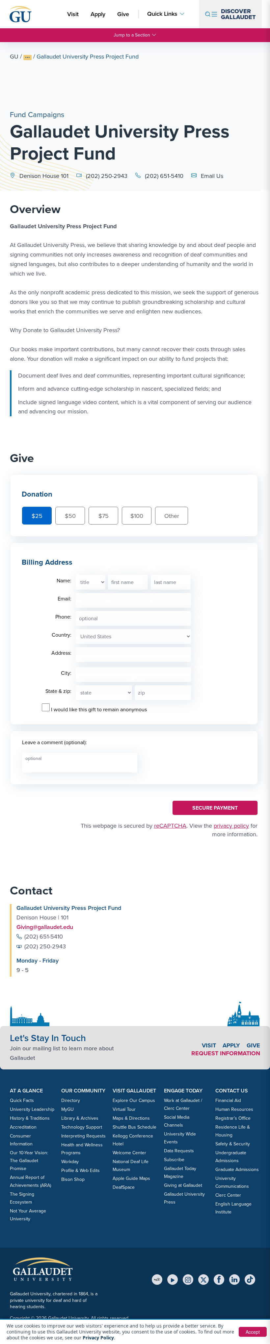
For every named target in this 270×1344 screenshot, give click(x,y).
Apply (99, 14)
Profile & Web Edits (80, 1170)
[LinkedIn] (234, 1279)
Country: (61, 635)
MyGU (67, 1109)
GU (14, 56)
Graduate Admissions (237, 1169)
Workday (70, 1161)
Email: (64, 598)
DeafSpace (124, 1187)
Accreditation (23, 1127)
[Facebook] (219, 1279)
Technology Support (81, 1127)
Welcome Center (129, 1152)
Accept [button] (253, 1332)
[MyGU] (157, 1279)
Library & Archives (79, 1118)
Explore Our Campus (134, 1100)
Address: (61, 653)
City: (66, 673)
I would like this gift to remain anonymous (99, 709)
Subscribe (174, 1159)
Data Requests (179, 1150)
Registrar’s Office (233, 1118)
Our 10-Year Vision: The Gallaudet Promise (29, 1160)
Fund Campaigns (37, 114)
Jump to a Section (132, 35)
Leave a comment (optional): (54, 742)
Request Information (225, 1053)
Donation (37, 494)
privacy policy (231, 825)
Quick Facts (22, 1100)
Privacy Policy (98, 1337)
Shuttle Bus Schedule (134, 1127)
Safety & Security (232, 1143)
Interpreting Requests (83, 1136)
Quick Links (162, 14)
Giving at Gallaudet (183, 1185)
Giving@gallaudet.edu (44, 927)
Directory (70, 1100)
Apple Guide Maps (131, 1178)
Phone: (63, 617)
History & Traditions (30, 1118)
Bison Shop (73, 1179)
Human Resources (234, 1109)
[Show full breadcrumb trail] (27, 57)
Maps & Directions (131, 1118)
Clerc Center (228, 1195)
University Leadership (32, 1109)
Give (123, 14)
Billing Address (47, 562)
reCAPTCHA (170, 825)
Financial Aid (228, 1100)
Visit (73, 14)
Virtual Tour (124, 1109)
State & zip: (58, 691)
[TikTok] (250, 1279)
